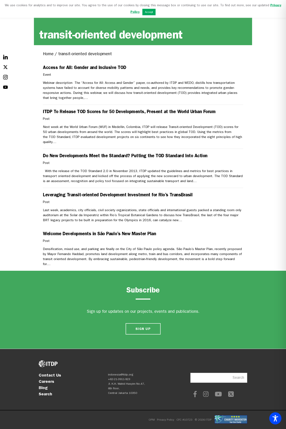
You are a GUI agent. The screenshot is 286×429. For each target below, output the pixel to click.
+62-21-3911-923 (119, 379)
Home (48, 53)
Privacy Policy (165, 419)
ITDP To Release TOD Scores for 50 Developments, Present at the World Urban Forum (129, 111)
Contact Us (50, 375)
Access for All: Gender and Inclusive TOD (84, 67)
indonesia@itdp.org (120, 374)
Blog (43, 387)
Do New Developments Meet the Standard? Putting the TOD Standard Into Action (125, 155)
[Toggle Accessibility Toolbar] (275, 418)
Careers (46, 381)
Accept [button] (149, 12)
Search (45, 393)
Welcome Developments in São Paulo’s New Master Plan (99, 233)
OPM (152, 419)
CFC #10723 (184, 419)
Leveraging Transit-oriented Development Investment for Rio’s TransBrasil (117, 195)
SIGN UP (143, 329)
